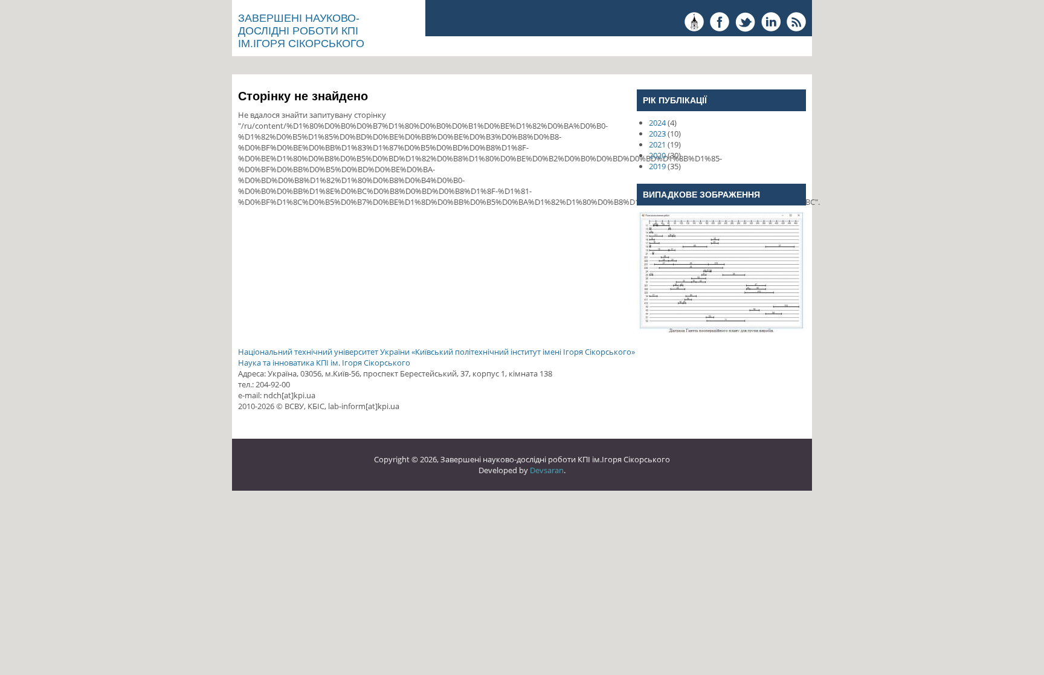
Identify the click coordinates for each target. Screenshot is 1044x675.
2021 (657, 144)
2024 (657, 122)
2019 (657, 166)
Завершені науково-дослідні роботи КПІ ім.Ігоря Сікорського (301, 31)
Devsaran (547, 470)
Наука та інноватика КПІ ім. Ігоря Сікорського (324, 362)
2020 (657, 155)
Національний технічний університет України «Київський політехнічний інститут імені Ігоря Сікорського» (436, 351)
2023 (657, 133)
